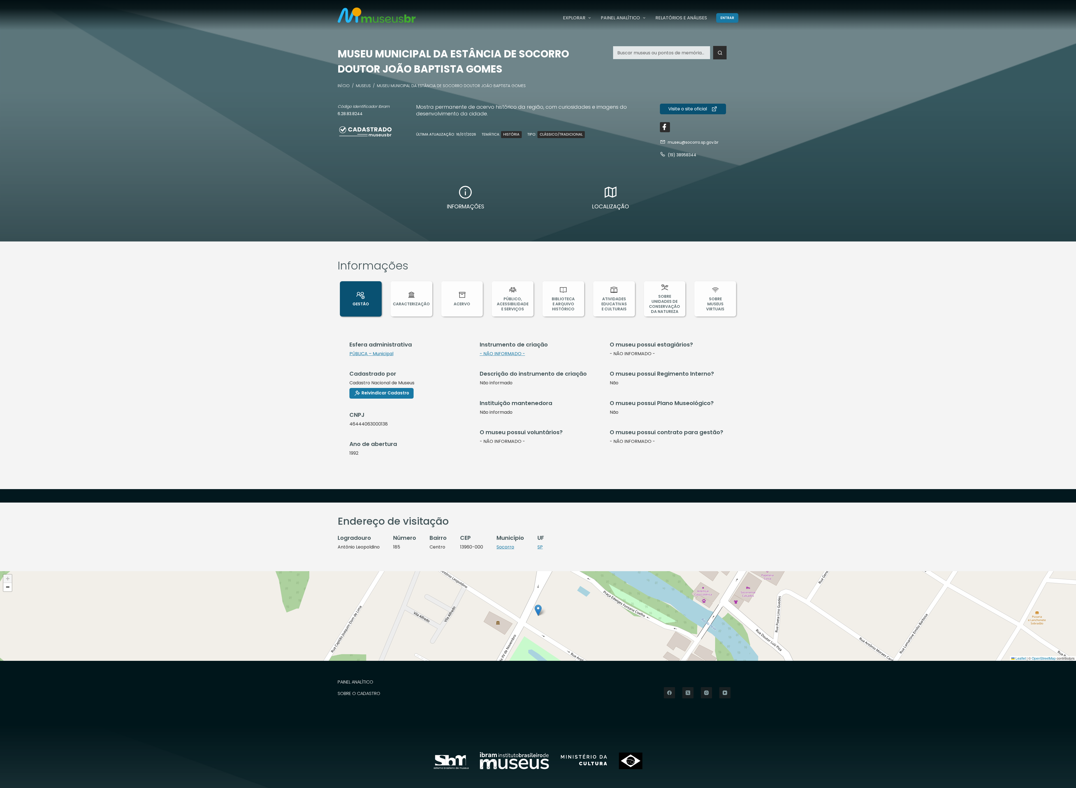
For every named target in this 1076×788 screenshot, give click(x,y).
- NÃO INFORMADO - (502, 353)
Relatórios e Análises (681, 18)
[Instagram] (706, 692)
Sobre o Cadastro (359, 694)
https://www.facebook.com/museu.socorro (665, 127)
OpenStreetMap (1044, 658)
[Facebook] (669, 692)
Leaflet (1020, 658)
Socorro (505, 547)
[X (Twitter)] (688, 692)
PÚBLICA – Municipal (371, 353)
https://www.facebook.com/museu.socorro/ (693, 109)
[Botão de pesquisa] (720, 52)
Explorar (574, 18)
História (511, 134)
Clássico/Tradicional (561, 134)
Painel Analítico (620, 18)
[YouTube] (725, 692)
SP (540, 547)
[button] (538, 610)
